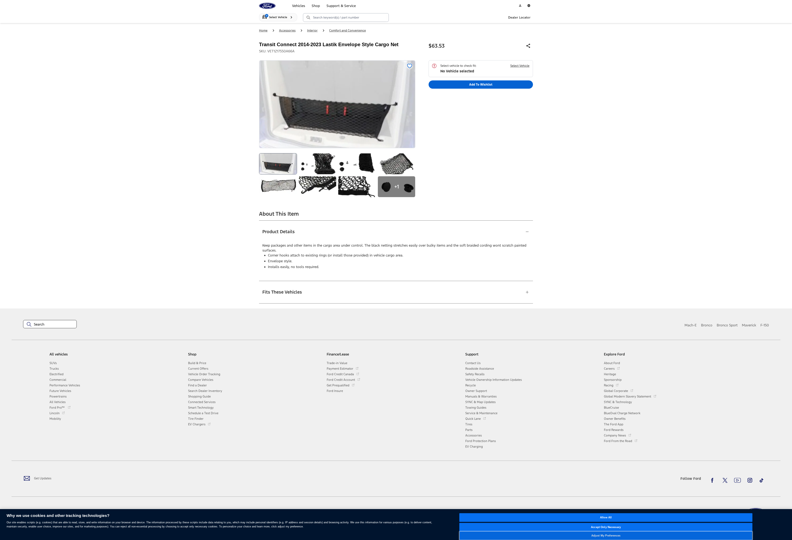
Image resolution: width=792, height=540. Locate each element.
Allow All (606, 517)
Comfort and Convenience (347, 30)
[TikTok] (761, 480)
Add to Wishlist (480, 84)
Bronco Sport (727, 325)
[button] (255, 356)
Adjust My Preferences (606, 535)
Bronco (706, 325)
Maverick (749, 325)
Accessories (287, 30)
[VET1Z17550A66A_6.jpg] (318, 186)
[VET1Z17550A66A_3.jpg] (357, 163)
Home (263, 30)
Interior (312, 30)
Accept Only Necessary (606, 527)
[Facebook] (713, 480)
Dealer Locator (519, 17)
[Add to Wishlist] (409, 66)
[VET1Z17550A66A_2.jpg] (318, 163)
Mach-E (691, 325)
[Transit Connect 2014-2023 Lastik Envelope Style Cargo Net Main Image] (278, 163)
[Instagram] (749, 480)
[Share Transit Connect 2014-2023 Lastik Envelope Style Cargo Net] (528, 45)
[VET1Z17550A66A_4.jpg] (397, 163)
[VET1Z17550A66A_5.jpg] (278, 186)
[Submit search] (308, 17)
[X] (724, 480)
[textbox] (50, 324)
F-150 (764, 325)
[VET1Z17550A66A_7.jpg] (357, 186)
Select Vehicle (519, 66)
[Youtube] (737, 480)
